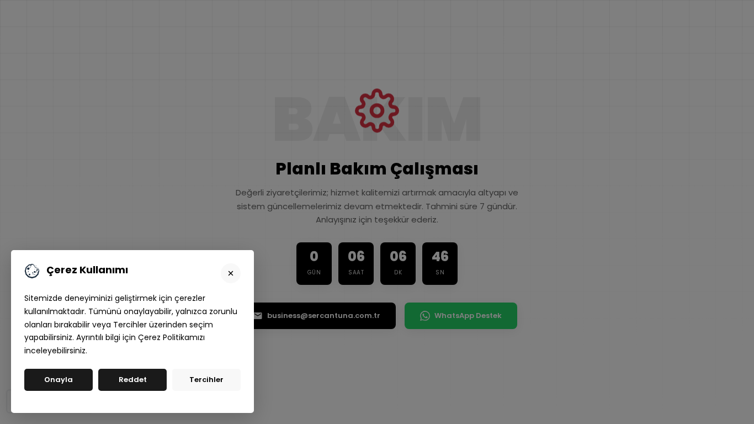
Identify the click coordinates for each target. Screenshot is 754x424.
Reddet (133, 379)
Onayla (58, 379)
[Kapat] (231, 273)
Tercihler (206, 379)
